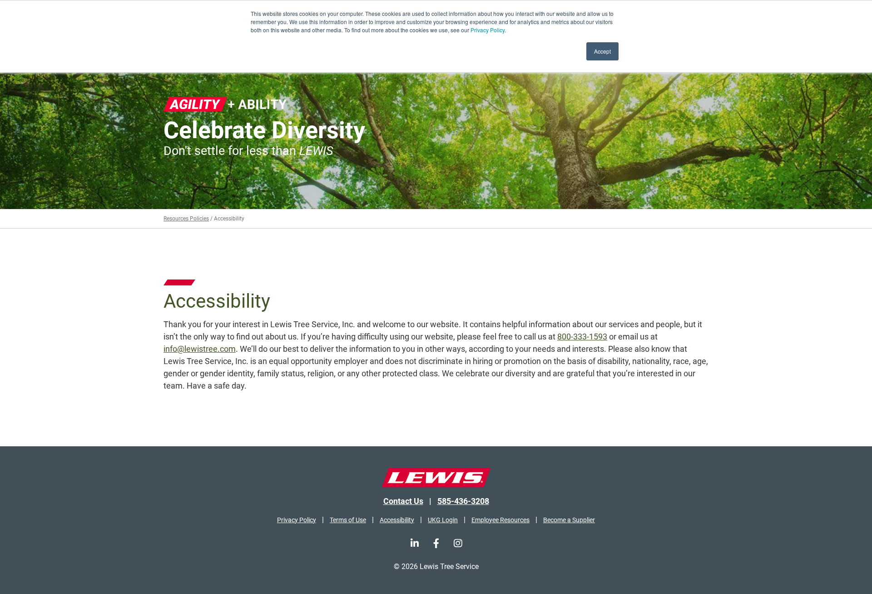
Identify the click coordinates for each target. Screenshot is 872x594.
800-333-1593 (582, 336)
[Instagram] (457, 543)
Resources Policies (186, 218)
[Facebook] (436, 543)
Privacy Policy (488, 30)
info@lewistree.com (200, 349)
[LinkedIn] (414, 543)
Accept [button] (602, 51)
